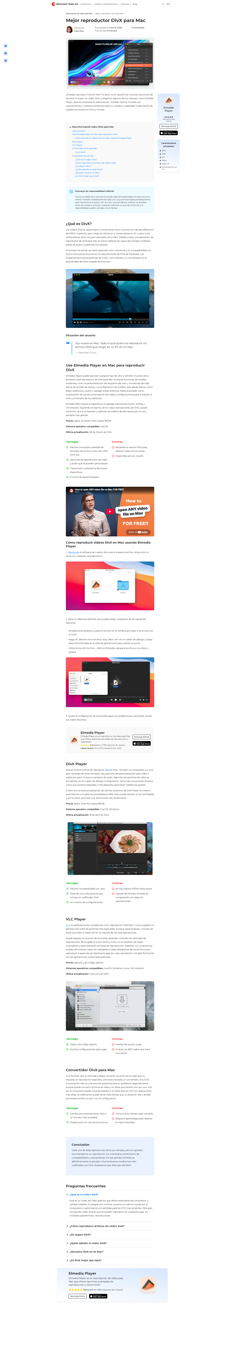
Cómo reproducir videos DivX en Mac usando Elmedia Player (103, 138)
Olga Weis (79, 31)
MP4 (164, 151)
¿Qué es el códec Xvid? (86, 160)
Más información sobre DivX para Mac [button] (93, 127)
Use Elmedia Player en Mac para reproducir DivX (95, 134)
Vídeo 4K (165, 164)
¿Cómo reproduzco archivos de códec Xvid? (95, 163)
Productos (86, 4)
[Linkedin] (5, 61)
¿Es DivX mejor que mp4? (87, 176)
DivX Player (77, 142)
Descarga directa (141, 737)
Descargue (73, 552)
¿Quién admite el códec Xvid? (89, 169)
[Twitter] (5, 46)
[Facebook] (5, 53)
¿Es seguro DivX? (83, 166)
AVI (163, 157)
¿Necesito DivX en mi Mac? (87, 173)
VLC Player (77, 145)
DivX (107, 770)
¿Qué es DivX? (79, 131)
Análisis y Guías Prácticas (105, 4)
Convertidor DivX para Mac (84, 148)
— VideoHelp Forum (85, 352)
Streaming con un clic (169, 168)
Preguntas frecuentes (82, 156)
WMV (164, 160)
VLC (68, 925)
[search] (163, 4)
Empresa (125, 4)
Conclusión (80, 152)
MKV (164, 154)
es (168, 4)
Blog (135, 4)
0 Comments (138, 28)
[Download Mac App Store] (142, 743)
